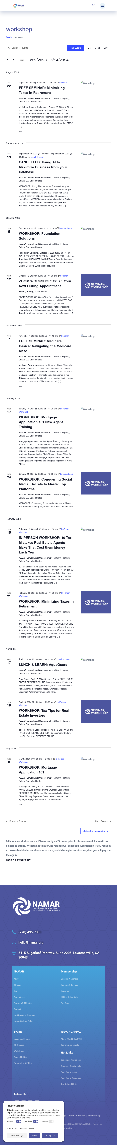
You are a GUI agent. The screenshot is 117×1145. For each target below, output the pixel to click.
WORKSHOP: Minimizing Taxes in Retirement (46, 603)
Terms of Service (76, 1115)
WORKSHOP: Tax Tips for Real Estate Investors (44, 713)
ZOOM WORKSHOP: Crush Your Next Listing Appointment (45, 283)
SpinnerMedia (65, 1128)
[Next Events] (13, 60)
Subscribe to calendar (94, 831)
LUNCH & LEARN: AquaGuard (43, 664)
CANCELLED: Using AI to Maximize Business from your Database (43, 167)
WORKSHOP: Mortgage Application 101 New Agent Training (41, 422)
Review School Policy (18, 859)
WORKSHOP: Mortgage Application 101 (38, 769)
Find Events (75, 47)
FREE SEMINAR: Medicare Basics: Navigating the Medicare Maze (45, 345)
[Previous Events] (7, 60)
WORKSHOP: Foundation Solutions (39, 236)
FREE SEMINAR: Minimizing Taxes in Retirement (42, 90)
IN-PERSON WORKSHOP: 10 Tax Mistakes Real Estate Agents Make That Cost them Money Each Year (45, 544)
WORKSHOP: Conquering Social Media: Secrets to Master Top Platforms (45, 484)
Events (9, 37)
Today (21, 60)
